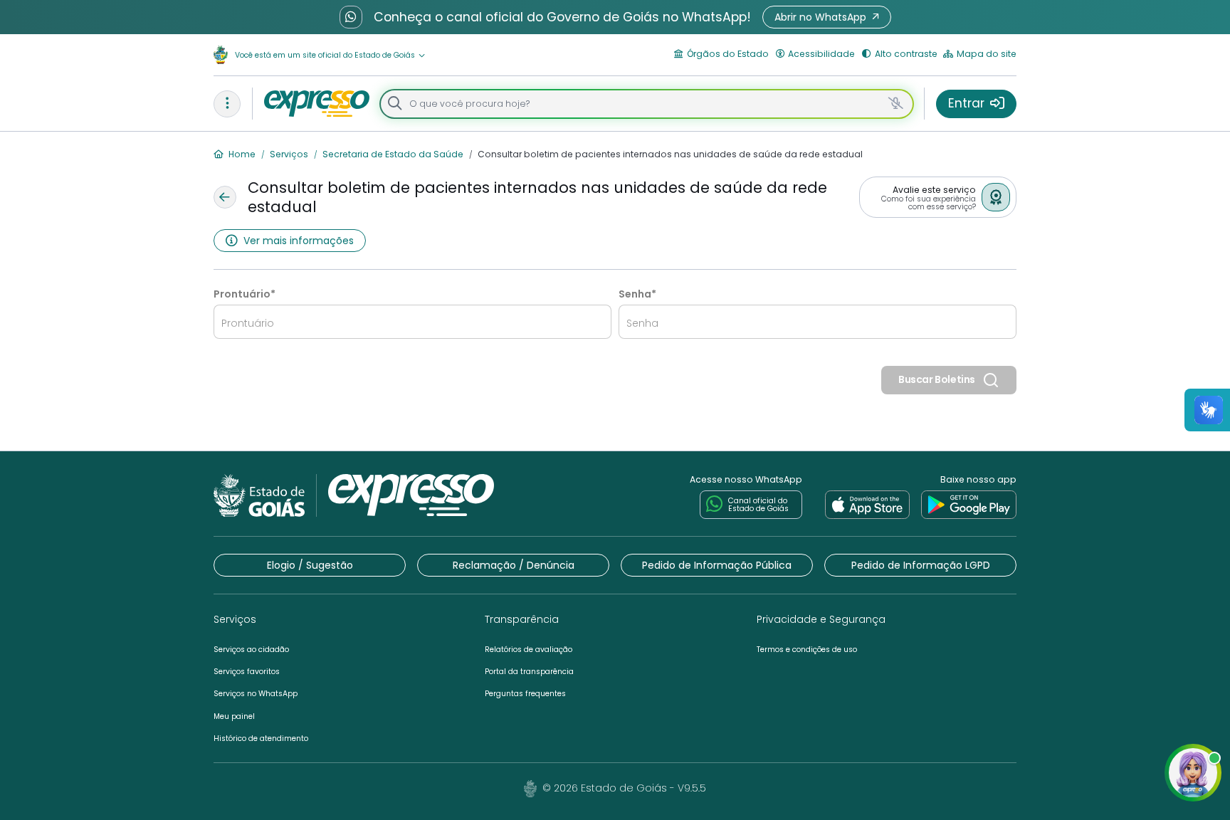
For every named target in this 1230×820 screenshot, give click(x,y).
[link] (867, 504)
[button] (826, 17)
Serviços (288, 154)
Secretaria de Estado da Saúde (391, 154)
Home (241, 154)
